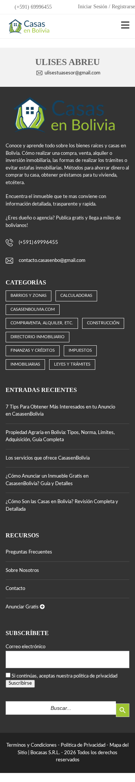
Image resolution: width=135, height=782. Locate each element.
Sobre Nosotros (22, 570)
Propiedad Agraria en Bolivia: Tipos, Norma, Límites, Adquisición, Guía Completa (60, 436)
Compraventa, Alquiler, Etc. (41, 323)
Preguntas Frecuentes (29, 552)
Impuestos (80, 350)
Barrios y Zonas (28, 295)
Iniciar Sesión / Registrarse (106, 6)
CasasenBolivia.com (32, 309)
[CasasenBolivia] (27, 26)
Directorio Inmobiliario (37, 337)
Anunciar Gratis (23, 607)
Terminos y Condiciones (31, 745)
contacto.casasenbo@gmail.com (52, 260)
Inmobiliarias (25, 364)
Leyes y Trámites (72, 364)
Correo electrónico (25, 646)
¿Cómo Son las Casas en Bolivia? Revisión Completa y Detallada (62, 505)
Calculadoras (76, 295)
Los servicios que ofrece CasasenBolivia (48, 458)
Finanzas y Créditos (32, 350)
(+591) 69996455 (32, 7)
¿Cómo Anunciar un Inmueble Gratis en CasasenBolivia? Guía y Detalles (47, 480)
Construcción (103, 323)
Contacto (15, 588)
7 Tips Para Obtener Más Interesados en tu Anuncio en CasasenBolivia (60, 411)
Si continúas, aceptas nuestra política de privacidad (64, 676)
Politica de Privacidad (83, 745)
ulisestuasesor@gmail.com (72, 73)
